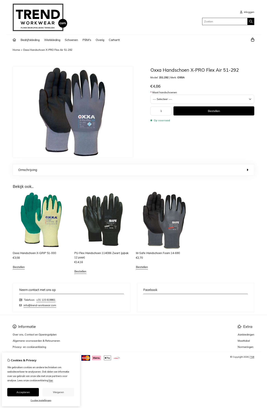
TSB (252, 356)
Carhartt (114, 40)
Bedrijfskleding (30, 40)
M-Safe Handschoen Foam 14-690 (158, 253)
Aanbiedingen (246, 334)
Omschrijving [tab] (27, 170)
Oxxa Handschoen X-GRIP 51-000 (34, 253)
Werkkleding (52, 40)
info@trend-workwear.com (40, 305)
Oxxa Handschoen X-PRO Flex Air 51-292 (47, 49)
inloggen (248, 12)
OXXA (181, 77)
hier (51, 380)
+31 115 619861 (45, 299)
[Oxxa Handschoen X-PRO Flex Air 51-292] (73, 156)
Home (16, 49)
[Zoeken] (251, 21)
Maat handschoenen (163, 92)
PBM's (86, 40)
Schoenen (71, 40)
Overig (100, 40)
